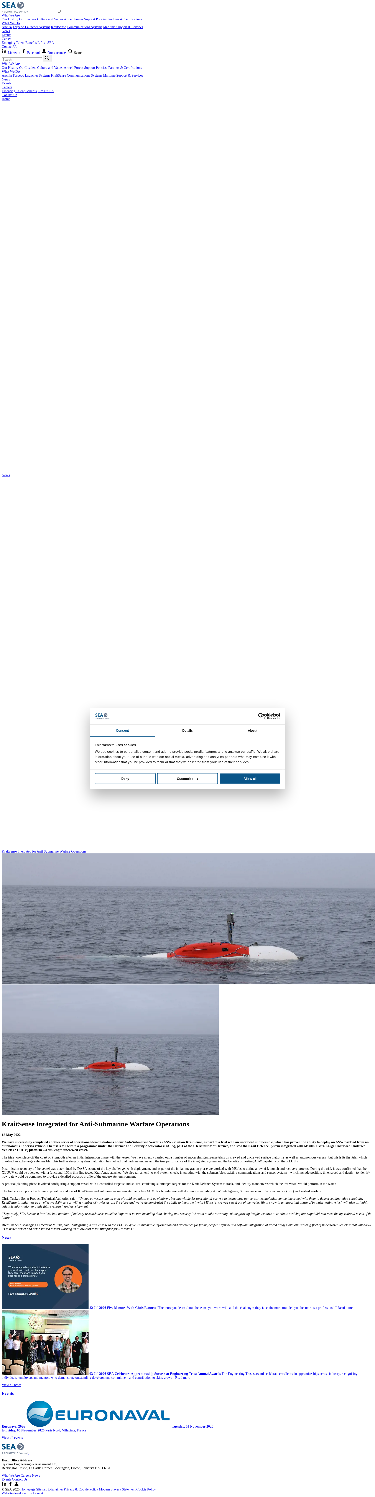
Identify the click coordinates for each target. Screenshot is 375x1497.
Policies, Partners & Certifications (119, 19)
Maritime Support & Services (123, 27)
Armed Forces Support (79, 19)
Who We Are (11, 15)
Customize (185, 778)
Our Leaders (27, 19)
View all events (12, 1437)
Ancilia (7, 27)
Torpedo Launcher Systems (31, 27)
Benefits (31, 42)
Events (6, 35)
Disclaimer (55, 1489)
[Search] (47, 58)
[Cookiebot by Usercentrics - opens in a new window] (261, 716)
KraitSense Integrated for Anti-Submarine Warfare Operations (44, 851)
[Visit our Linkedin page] (5, 1485)
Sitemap (41, 1489)
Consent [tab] (122, 730)
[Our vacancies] (16, 1485)
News (6, 31)
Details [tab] (187, 730)
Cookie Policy (146, 1489)
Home (6, 99)
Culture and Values (50, 19)
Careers (7, 39)
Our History (10, 19)
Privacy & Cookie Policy (81, 1489)
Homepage (27, 1489)
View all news (11, 1385)
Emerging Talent (13, 42)
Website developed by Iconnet (22, 1493)
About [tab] (252, 730)
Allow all (250, 778)
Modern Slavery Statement (117, 1489)
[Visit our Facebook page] (11, 1485)
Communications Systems (84, 27)
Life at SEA (46, 42)
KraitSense (58, 27)
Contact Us (9, 46)
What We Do (11, 23)
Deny (125, 778)
